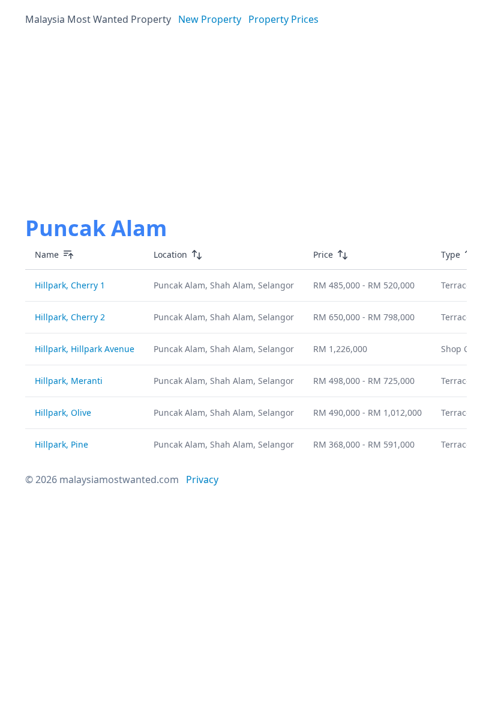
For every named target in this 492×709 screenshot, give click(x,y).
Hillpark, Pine (61, 444)
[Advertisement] (246, 125)
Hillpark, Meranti (69, 380)
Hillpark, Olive (63, 412)
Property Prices (283, 19)
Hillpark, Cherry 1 (70, 285)
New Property (209, 19)
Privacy (202, 479)
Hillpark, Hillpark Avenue (84, 348)
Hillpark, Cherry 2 (70, 317)
